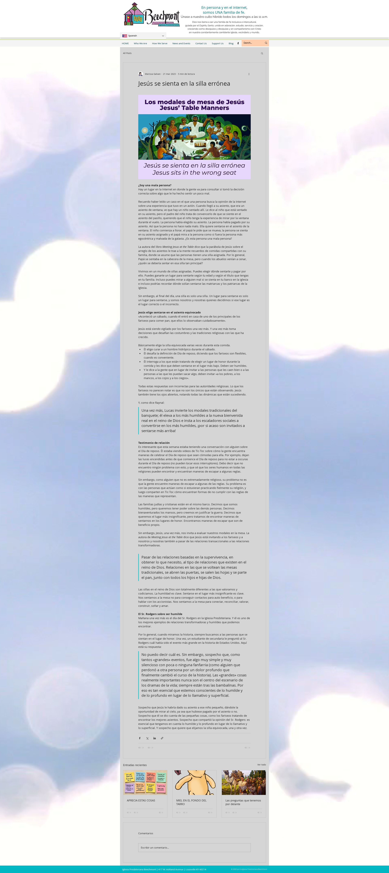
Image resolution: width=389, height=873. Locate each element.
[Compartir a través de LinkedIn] (154, 738)
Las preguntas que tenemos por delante (243, 802)
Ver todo (261, 764)
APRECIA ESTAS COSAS (141, 800)
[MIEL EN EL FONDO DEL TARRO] (195, 782)
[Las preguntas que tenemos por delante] (244, 782)
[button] (262, 53)
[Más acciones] (249, 74)
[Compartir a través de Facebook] (139, 738)
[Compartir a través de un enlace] (162, 738)
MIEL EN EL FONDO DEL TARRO (191, 802)
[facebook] (238, 43)
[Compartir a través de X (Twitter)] (147, 738)
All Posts (127, 53)
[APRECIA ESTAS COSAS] (145, 782)
